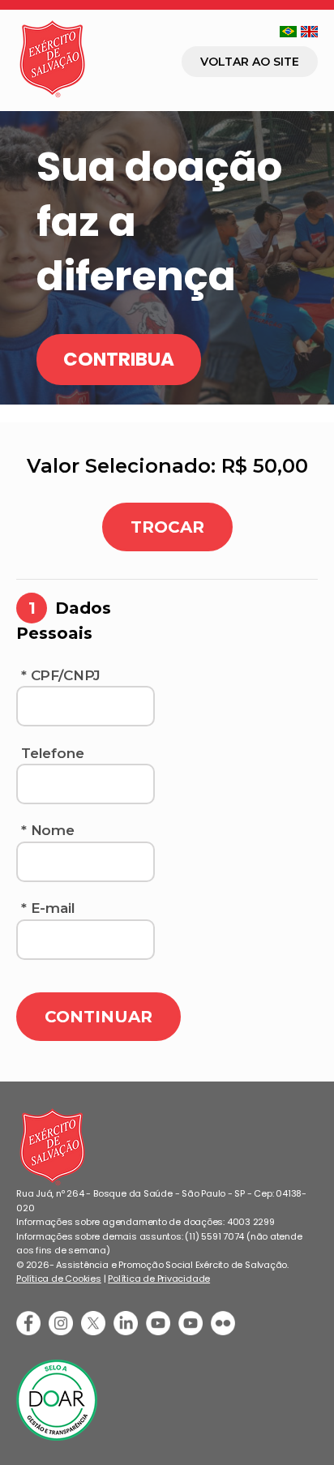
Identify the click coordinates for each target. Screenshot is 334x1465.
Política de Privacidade (159, 1278)
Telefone (52, 753)
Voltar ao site (249, 61)
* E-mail (48, 908)
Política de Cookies (58, 1278)
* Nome (48, 830)
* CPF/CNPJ (61, 675)
